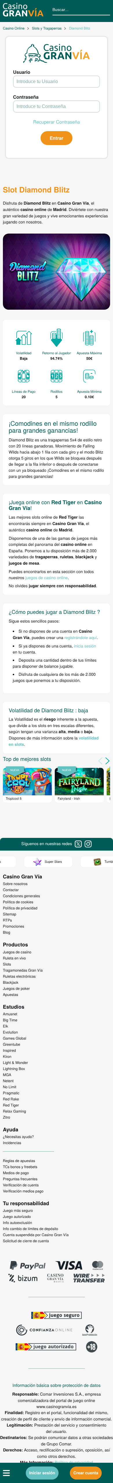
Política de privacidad (74, 1462)
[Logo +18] (91, 1347)
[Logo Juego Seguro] (56, 1316)
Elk (5, 1026)
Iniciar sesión (42, 1473)
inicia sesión (85, 646)
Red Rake (11, 1099)
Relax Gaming (14, 1111)
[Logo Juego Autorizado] (46, 1347)
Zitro (6, 1117)
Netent (8, 1080)
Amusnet (10, 1013)
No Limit (9, 1086)
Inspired (9, 1050)
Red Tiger (11, 1105)
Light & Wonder (15, 1062)
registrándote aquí (80, 637)
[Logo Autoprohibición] (89, 1330)
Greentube (11, 1044)
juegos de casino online (46, 577)
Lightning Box (14, 1068)
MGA (7, 1074)
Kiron (7, 1056)
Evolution (10, 1032)
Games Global (14, 1038)
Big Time (10, 1020)
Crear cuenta (85, 1473)
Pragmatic (11, 1092)
